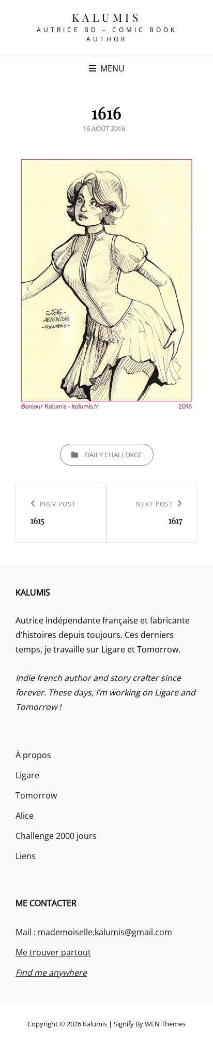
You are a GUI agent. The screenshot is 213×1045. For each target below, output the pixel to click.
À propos (33, 755)
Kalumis (107, 17)
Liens (26, 856)
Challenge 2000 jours (56, 835)
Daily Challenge (113, 454)
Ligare (27, 775)
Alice (25, 815)
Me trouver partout (53, 952)
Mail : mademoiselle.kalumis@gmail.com (94, 932)
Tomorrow (36, 795)
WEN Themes (165, 1023)
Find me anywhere (51, 972)
